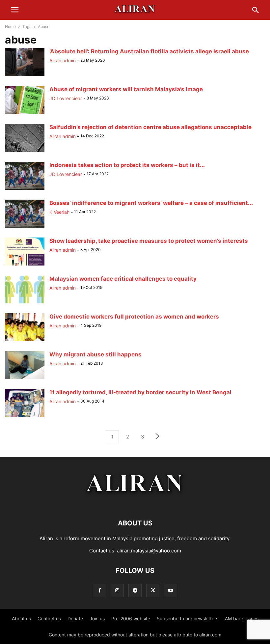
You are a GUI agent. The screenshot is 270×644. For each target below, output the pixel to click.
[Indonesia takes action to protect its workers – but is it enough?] (24, 189)
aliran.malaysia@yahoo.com (149, 550)
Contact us (49, 618)
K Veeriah (59, 212)
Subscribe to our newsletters (187, 618)
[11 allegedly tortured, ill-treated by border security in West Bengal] (24, 417)
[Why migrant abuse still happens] (24, 379)
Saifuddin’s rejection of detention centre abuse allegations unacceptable (150, 127)
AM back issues (241, 618)
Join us (97, 618)
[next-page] (157, 437)
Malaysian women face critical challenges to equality (123, 278)
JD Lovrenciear (65, 98)
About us (21, 618)
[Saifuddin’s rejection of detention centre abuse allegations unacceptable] (24, 151)
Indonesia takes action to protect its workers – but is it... (127, 165)
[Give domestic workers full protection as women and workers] (24, 341)
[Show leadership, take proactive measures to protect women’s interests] (24, 265)
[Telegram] (135, 590)
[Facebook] (99, 590)
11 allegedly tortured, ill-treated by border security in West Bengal (140, 392)
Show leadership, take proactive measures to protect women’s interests (148, 241)
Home (10, 26)
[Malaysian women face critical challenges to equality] (24, 303)
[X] (152, 590)
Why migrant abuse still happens (95, 354)
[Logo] (135, 503)
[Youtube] (170, 590)
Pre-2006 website (130, 618)
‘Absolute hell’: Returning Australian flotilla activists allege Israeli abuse (149, 51)
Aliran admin (62, 60)
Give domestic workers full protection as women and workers (134, 316)
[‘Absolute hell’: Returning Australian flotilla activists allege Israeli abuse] (24, 76)
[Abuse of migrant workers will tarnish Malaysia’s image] (24, 114)
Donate (75, 618)
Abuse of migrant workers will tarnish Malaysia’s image (126, 89)
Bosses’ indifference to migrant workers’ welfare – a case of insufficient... (151, 203)
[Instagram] (117, 590)
